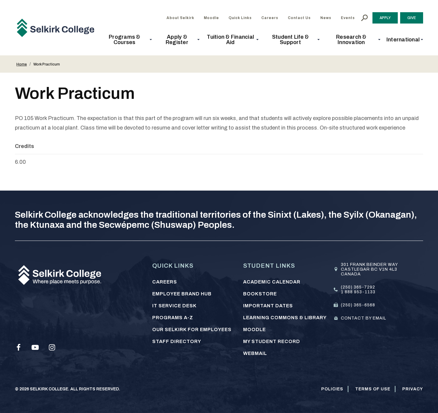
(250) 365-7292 (358, 287)
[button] (126, 39)
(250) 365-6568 (358, 305)
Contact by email (363, 318)
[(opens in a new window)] (18, 347)
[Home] (58, 28)
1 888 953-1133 (358, 292)
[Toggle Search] (364, 18)
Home (21, 64)
